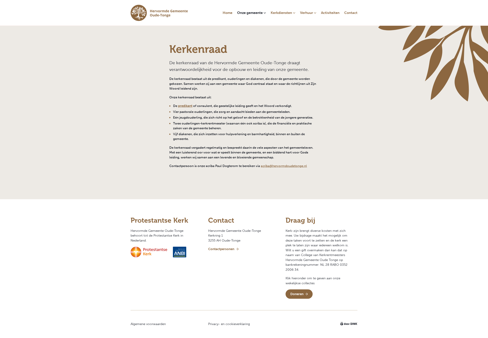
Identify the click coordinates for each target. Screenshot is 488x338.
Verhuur (306, 13)
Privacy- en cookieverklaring (229, 324)
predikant (185, 106)
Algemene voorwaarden (148, 324)
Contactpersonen (221, 249)
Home (227, 13)
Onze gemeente (250, 13)
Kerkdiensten (281, 13)
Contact (350, 13)
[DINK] (348, 324)
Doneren (297, 294)
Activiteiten (330, 13)
